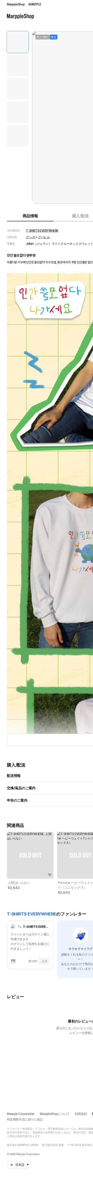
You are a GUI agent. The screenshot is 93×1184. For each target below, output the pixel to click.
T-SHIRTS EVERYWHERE (42, 230)
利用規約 (81, 1114)
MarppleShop (16, 4)
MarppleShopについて (55, 1114)
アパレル (44, 237)
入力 (44, 961)
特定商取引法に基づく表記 (25, 1119)
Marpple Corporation (21, 1114)
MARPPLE (35, 4)
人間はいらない (19, 883)
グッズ (30, 237)
